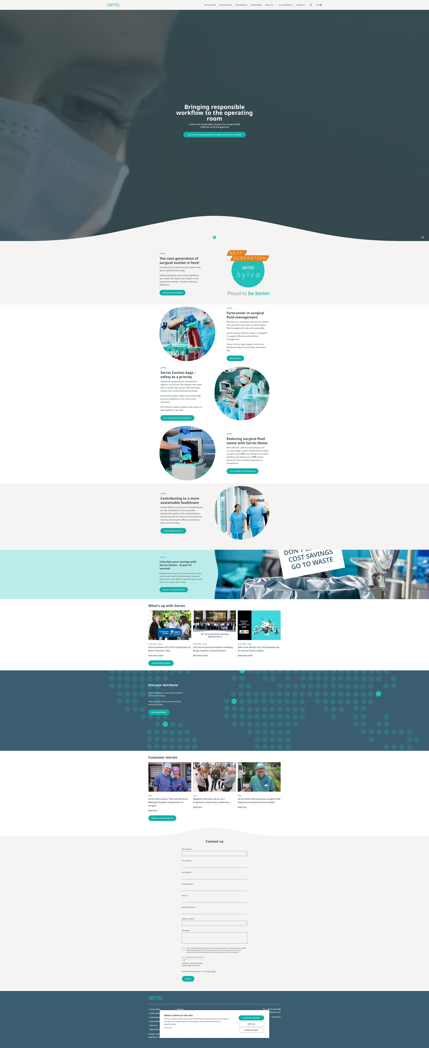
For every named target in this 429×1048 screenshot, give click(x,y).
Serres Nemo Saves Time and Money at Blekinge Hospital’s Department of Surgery (168, 802)
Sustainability (256, 5)
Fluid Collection (225, 5)
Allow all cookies (251, 1018)
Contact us (300, 5)
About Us (269, 5)
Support (180, 1009)
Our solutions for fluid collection (177, 418)
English (319, 15)
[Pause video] (422, 237)
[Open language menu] (321, 5)
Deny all (251, 1024)
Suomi (318, 10)
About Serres (235, 358)
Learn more (168, 1028)
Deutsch (319, 19)
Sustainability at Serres (173, 531)
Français (319, 23)
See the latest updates (161, 663)
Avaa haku (311, 5)
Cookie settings (251, 1030)
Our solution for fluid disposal (242, 471)
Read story (152, 810)
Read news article (155, 655)
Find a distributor (159, 712)
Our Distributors (286, 5)
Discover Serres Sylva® (172, 292)
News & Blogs (155, 1029)
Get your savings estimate (174, 589)
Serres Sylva (155, 1009)
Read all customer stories (162, 818)
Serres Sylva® (210, 5)
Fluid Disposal (241, 5)
